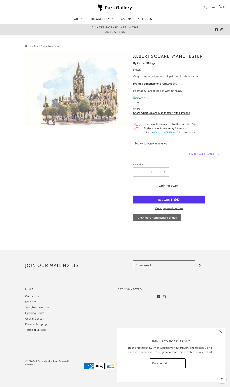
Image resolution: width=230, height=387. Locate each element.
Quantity (138, 164)
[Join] (200, 265)
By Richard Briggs (144, 63)
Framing (125, 19)
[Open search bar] (205, 7)
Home (28, 46)
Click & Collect (34, 318)
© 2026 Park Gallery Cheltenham (41, 361)
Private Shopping (36, 324)
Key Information (179, 128)
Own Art (30, 302)
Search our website (37, 307)
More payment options (169, 208)
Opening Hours (34, 313)
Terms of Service (35, 329)
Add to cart (169, 186)
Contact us (32, 296)
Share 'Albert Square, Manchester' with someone (161, 112)
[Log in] (213, 7)
